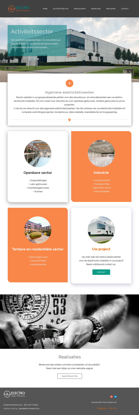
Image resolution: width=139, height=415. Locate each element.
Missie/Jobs (96, 9)
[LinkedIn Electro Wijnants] (115, 396)
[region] (28, 399)
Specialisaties (80, 9)
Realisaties (111, 9)
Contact (125, 9)
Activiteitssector (60, 9)
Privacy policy (101, 408)
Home (45, 9)
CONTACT (101, 272)
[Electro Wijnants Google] (111, 396)
